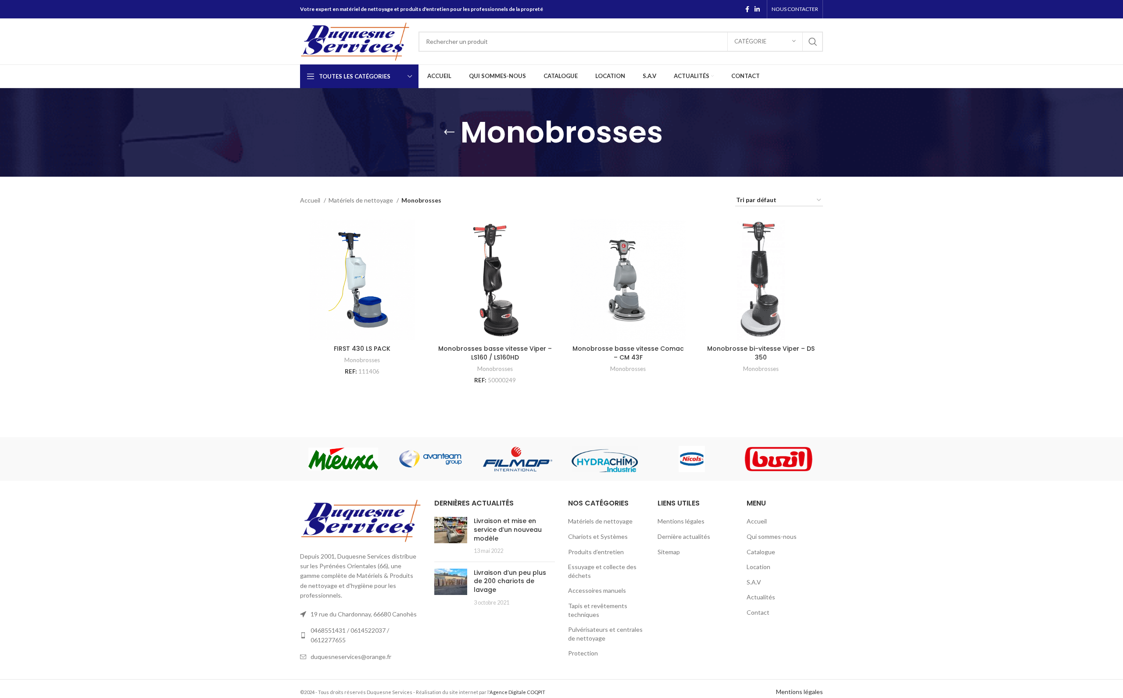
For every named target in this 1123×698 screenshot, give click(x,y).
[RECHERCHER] (813, 42)
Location (758, 566)
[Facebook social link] (747, 9)
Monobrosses (362, 359)
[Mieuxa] (343, 459)
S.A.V (754, 582)
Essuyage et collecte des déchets (602, 571)
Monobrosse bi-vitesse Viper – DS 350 (761, 353)
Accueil (311, 200)
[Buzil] (779, 459)
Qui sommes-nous (772, 536)
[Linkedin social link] (757, 9)
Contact (758, 612)
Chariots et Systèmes (598, 536)
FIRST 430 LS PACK (362, 348)
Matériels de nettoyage (361, 200)
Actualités (761, 597)
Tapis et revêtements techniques (597, 610)
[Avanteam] (430, 459)
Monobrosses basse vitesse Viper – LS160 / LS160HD (495, 353)
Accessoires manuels (597, 590)
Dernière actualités (684, 536)
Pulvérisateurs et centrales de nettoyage (605, 634)
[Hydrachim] (604, 459)
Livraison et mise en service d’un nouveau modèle (508, 529)
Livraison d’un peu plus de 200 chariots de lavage (510, 581)
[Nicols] (692, 459)
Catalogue (761, 552)
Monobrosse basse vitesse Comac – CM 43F (628, 353)
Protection (583, 653)
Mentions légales (681, 521)
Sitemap (669, 552)
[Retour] (449, 132)
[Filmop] (518, 459)
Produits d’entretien (596, 552)
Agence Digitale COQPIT (517, 692)
